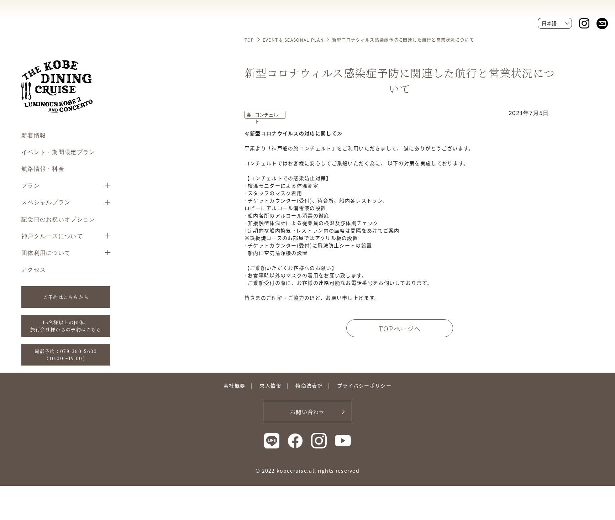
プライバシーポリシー (364, 385)
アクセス (33, 269)
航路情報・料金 (42, 168)
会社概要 (234, 385)
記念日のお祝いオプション (58, 219)
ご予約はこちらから (66, 297)
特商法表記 (309, 385)
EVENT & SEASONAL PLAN (293, 40)
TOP (249, 40)
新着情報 (33, 135)
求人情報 (270, 385)
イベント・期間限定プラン (58, 152)
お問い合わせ (307, 411)
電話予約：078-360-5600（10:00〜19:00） (66, 355)
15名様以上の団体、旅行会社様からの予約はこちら (65, 326)
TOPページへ (400, 328)
